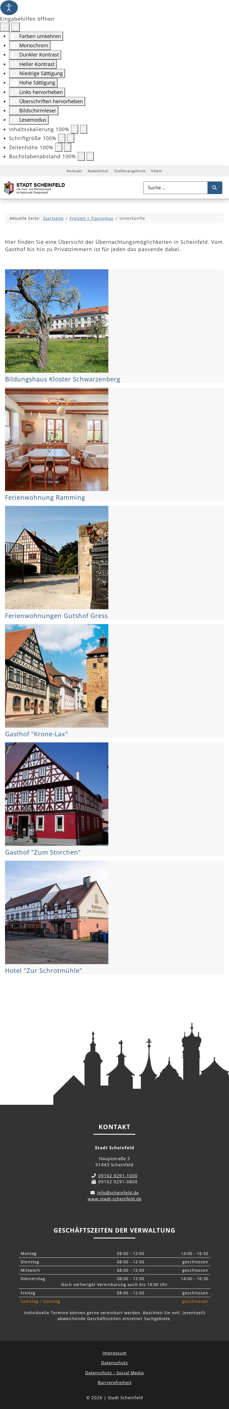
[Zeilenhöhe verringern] (58, 147)
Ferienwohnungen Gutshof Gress (56, 615)
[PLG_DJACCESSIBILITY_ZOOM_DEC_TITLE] (74, 129)
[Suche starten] (214, 187)
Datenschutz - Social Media (114, 1372)
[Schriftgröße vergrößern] (70, 138)
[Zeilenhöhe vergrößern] (67, 147)
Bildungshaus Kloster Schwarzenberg (62, 379)
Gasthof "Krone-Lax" (36, 734)
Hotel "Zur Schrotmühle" (43, 970)
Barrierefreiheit (115, 1382)
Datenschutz (114, 1362)
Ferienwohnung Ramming (45, 497)
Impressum (114, 1353)
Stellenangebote (129, 170)
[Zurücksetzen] (4, 26)
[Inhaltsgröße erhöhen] (83, 129)
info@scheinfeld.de (118, 1192)
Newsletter (98, 170)
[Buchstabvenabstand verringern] (81, 156)
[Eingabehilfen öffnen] (9, 7)
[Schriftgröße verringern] (61, 138)
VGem (156, 170)
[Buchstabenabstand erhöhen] (90, 156)
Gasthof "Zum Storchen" (43, 852)
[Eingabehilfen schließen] (15, 26)
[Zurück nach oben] (219, 1380)
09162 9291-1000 (118, 1175)
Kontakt (74, 170)
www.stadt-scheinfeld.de (115, 1199)
